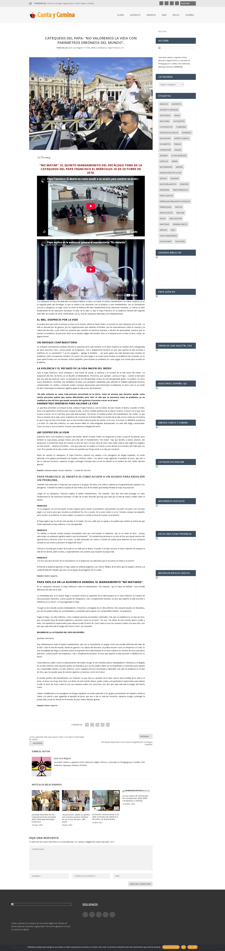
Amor (177, 115)
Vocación (180, 241)
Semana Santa (180, 224)
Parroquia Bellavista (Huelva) (175, 201)
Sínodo (163, 230)
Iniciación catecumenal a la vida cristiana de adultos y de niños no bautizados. (105, 816)
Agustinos (165, 115)
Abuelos (164, 104)
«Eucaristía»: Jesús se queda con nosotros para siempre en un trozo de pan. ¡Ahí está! (75, 818)
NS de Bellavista (168, 184)
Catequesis (102, 47)
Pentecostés (166, 213)
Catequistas (166, 127)
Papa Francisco (114, 47)
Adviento (176, 104)
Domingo (186, 132)
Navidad (175, 178)
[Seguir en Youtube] (112, 914)
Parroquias (165, 207)
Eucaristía (165, 144)
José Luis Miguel (75, 47)
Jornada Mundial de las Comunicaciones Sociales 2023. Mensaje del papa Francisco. (44, 818)
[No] (221, 947)
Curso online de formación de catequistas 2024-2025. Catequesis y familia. (135, 798)
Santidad (164, 224)
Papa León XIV (166, 195)
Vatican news (51, 470)
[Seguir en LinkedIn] (105, 914)
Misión (179, 167)
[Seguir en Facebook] (85, 914)
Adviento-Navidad (169, 109)
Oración (184, 184)
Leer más (192, 947)
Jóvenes (164, 155)
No (183, 947)
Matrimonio (166, 167)
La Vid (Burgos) (178, 155)
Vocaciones (165, 241)
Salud (163, 218)
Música (163, 178)
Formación (165, 150)
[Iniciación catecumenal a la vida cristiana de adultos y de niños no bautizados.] (106, 800)
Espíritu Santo (181, 138)
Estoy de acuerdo (171, 947)
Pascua (178, 207)
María (175, 161)
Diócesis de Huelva (169, 132)
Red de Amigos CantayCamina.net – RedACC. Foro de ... (70, 3)
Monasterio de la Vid (170, 172)
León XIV (164, 161)
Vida (173, 230)
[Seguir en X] (92, 914)
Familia (177, 144)
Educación (165, 138)
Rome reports (51, 576)
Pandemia (164, 190)
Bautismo (165, 121)
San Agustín (175, 218)
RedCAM (180, 213)
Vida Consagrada (168, 235)
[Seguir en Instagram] (99, 914)
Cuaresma (181, 127)
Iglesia (178, 150)
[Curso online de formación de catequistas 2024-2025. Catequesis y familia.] (136, 791)
